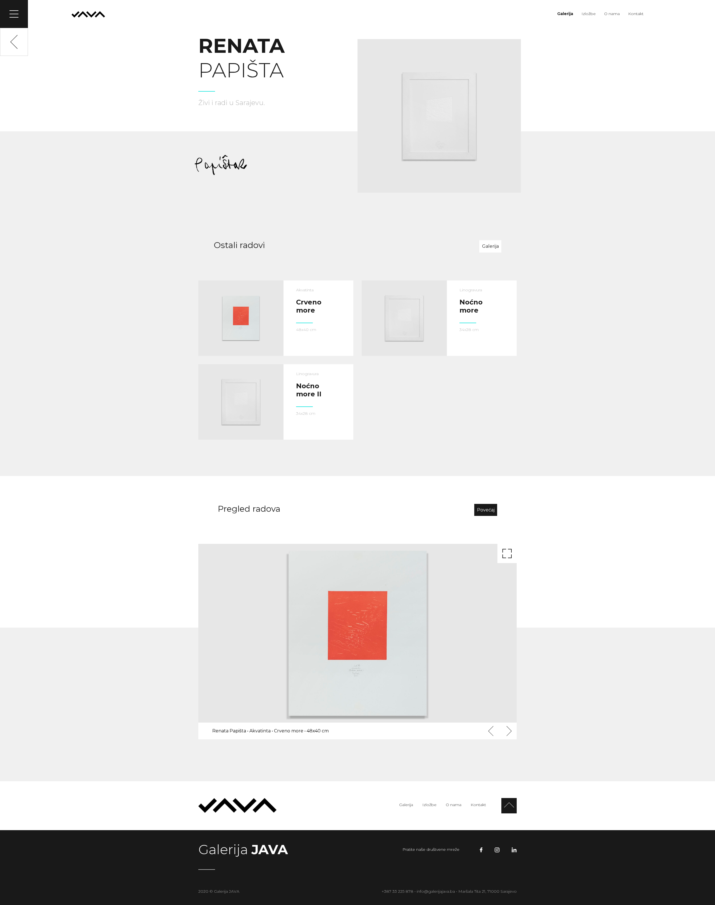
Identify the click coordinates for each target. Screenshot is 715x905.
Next (508, 731)
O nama (612, 13)
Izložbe (588, 13)
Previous (491, 731)
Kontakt (636, 13)
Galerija (565, 13)
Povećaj (486, 510)
